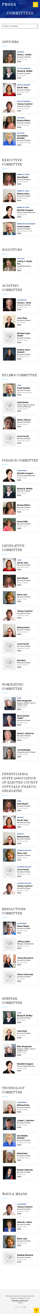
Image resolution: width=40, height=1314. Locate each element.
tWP (24, 1307)
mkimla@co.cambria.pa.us (20, 1300)
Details (19, 61)
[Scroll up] (36, 1310)
